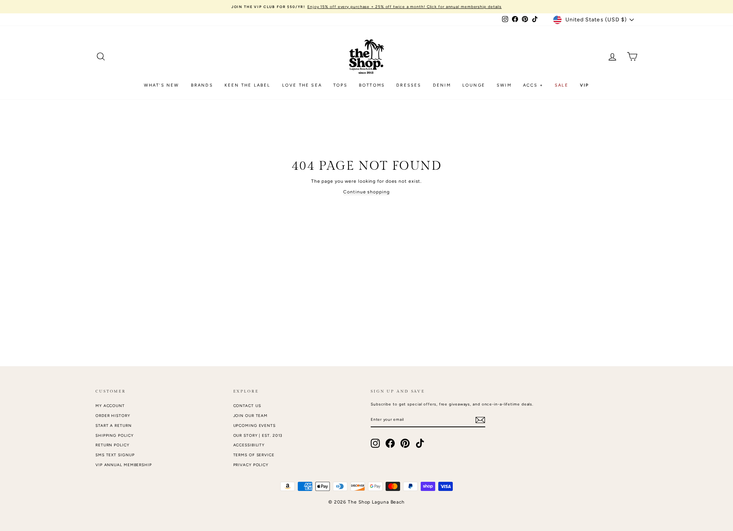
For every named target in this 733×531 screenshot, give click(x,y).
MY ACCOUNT (110, 405)
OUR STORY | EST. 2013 (258, 435)
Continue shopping (366, 192)
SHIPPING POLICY (114, 435)
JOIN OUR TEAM (250, 415)
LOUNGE (473, 85)
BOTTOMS (372, 85)
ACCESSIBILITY (249, 445)
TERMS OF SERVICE (253, 454)
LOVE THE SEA (302, 85)
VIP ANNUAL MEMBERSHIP (123, 464)
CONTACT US (247, 405)
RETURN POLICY (112, 445)
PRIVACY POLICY (251, 464)
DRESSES (408, 85)
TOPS (340, 85)
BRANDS (202, 85)
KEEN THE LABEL (247, 85)
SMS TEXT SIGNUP (115, 454)
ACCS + (533, 85)
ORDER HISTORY (112, 415)
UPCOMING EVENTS (254, 425)
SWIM (504, 85)
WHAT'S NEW (161, 85)
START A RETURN (113, 425)
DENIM (442, 85)
